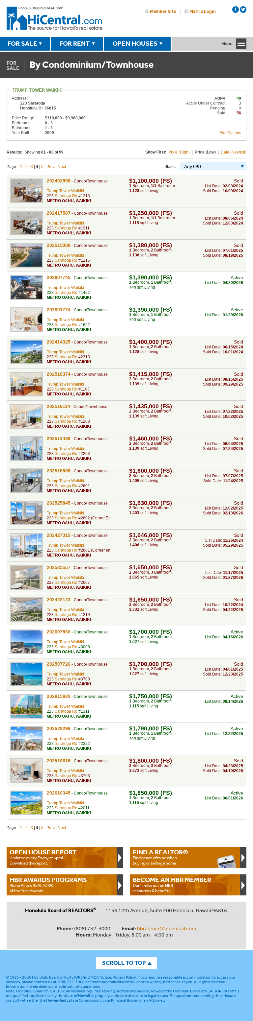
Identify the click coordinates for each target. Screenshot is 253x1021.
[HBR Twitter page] (243, 9)
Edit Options (230, 133)
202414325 (58, 341)
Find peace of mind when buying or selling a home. (160, 857)
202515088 (58, 245)
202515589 (58, 470)
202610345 (58, 792)
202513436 (58, 438)
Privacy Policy (124, 977)
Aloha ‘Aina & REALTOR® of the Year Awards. (48, 884)
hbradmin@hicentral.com (166, 928)
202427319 (58, 535)
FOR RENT (75, 43)
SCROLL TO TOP (124, 962)
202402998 (58, 180)
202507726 (58, 664)
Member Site (163, 11)
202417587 (58, 213)
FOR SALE (22, 43)
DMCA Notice (99, 977)
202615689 (58, 696)
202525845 (58, 503)
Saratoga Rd (66, 196)
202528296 (58, 728)
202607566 (58, 631)
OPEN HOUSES (135, 43)
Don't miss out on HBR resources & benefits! (172, 884)
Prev (50, 166)
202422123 (58, 599)
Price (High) (179, 152)
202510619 (58, 760)
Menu (227, 44)
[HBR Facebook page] (235, 9)
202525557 (58, 567)
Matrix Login (202, 11)
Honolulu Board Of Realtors (54, 18)
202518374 (58, 374)
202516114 (58, 406)
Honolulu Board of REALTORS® (59, 977)
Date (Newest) (233, 152)
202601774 (58, 309)
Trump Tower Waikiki (65, 191)
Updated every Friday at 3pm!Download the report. (43, 857)
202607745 (58, 277)
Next (62, 166)
